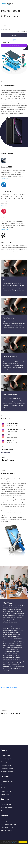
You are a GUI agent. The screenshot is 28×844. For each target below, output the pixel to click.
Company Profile (6, 804)
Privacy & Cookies (6, 791)
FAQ (2, 785)
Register (14, 39)
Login (14, 35)
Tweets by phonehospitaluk (9, 687)
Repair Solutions (5, 755)
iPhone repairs (7, 280)
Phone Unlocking (8, 318)
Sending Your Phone (7, 781)
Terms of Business (6, 811)
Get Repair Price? (14, 45)
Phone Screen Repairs (10, 356)
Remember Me (6, 29)
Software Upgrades (6, 759)
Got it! (23, 841)
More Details (4, 178)
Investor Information (7, 807)
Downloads (4, 788)
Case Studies (5, 794)
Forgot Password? (22, 31)
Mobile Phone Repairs (10, 394)
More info (13, 842)
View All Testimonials (5, 452)
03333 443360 (8, 830)
